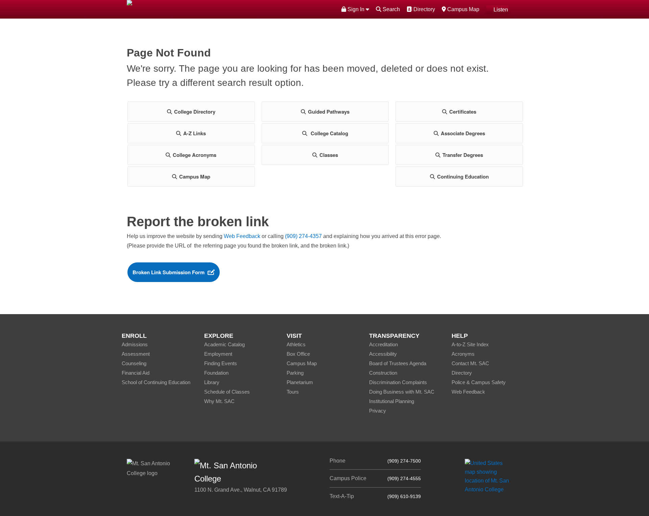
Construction (383, 373)
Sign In (356, 9)
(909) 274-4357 (303, 236)
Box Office (298, 354)
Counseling (134, 363)
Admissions (135, 344)
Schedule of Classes (227, 392)
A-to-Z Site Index (470, 344)
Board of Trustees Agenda (397, 363)
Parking (295, 373)
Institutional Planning (391, 401)
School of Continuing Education (156, 382)
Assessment (136, 354)
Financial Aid (135, 373)
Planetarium (300, 382)
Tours (293, 392)
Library (211, 382)
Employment (218, 354)
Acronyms (463, 354)
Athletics (296, 344)
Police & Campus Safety (479, 382)
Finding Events (220, 363)
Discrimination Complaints (398, 382)
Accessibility (383, 354)
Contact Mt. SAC (470, 363)
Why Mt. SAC (219, 401)
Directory (423, 9)
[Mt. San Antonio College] (489, 476)
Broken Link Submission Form (169, 272)
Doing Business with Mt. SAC (401, 392)
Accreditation (383, 344)
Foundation (216, 373)
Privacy (377, 411)
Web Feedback (242, 236)
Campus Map (462, 9)
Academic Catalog (224, 344)
